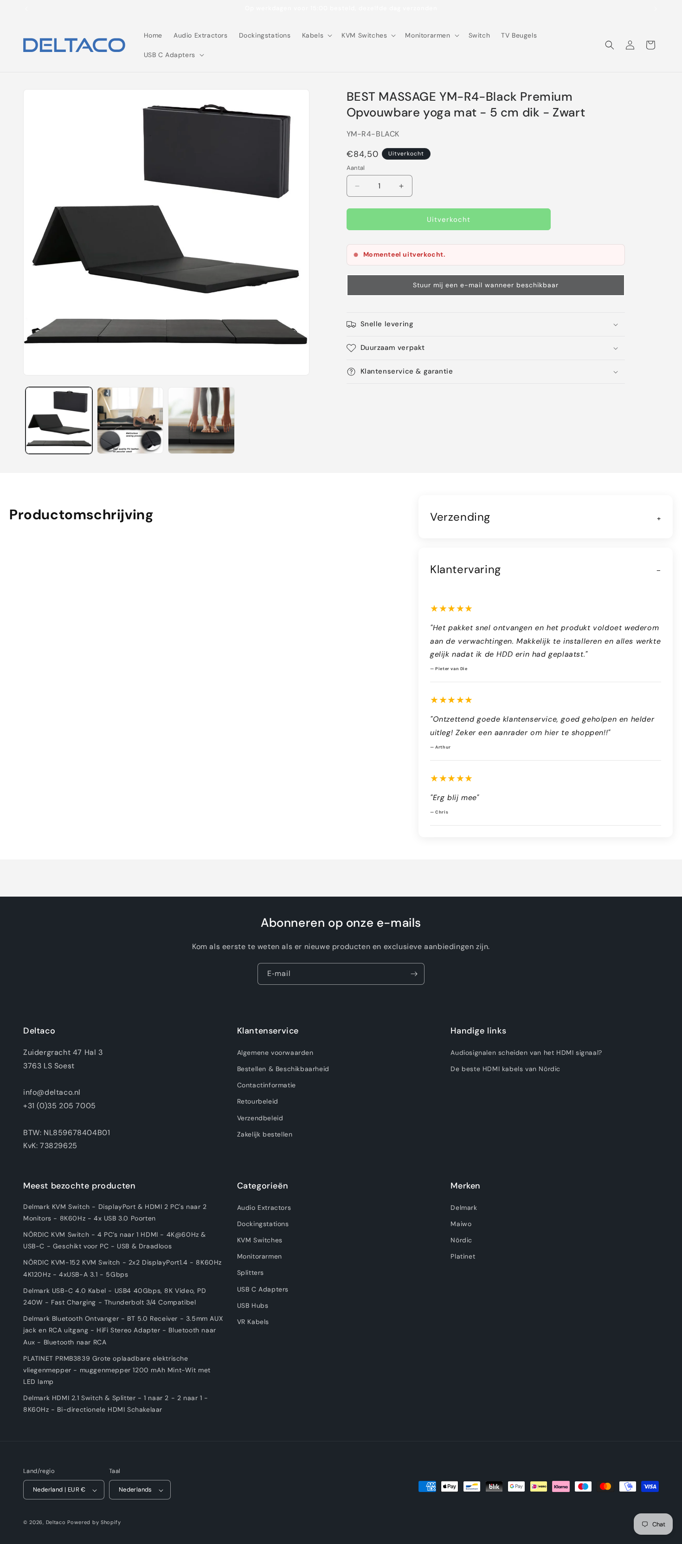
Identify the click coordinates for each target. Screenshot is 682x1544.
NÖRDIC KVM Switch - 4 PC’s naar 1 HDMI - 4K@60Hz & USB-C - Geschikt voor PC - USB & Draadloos (114, 1240)
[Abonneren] (414, 974)
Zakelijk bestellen (265, 1134)
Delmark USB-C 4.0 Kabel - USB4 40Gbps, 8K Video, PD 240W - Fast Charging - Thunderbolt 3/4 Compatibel (114, 1296)
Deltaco (56, 1522)
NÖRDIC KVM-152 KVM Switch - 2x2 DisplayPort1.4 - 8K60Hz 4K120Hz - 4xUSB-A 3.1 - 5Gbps (122, 1268)
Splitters (250, 1272)
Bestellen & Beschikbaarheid (283, 1069)
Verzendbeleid (260, 1117)
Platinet (462, 1256)
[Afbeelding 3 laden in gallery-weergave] (201, 420)
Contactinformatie (266, 1085)
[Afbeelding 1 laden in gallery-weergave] (59, 420)
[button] (316, 35)
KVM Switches (260, 1239)
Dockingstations (263, 1223)
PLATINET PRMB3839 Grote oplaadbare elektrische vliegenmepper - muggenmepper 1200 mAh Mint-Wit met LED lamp (117, 1369)
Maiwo (460, 1223)
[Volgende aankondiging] (655, 9)
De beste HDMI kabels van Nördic (505, 1069)
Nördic (461, 1239)
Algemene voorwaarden (275, 1052)
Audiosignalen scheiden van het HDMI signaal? (526, 1052)
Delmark (463, 1207)
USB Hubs (253, 1305)
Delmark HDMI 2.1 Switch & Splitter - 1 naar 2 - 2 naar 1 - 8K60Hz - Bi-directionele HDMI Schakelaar (115, 1404)
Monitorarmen (259, 1256)
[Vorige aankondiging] (26, 9)
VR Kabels (253, 1321)
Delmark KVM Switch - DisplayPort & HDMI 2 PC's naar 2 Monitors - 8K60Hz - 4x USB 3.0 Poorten (115, 1212)
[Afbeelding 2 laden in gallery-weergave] (130, 420)
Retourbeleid (257, 1101)
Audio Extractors (264, 1207)
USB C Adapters (263, 1289)
